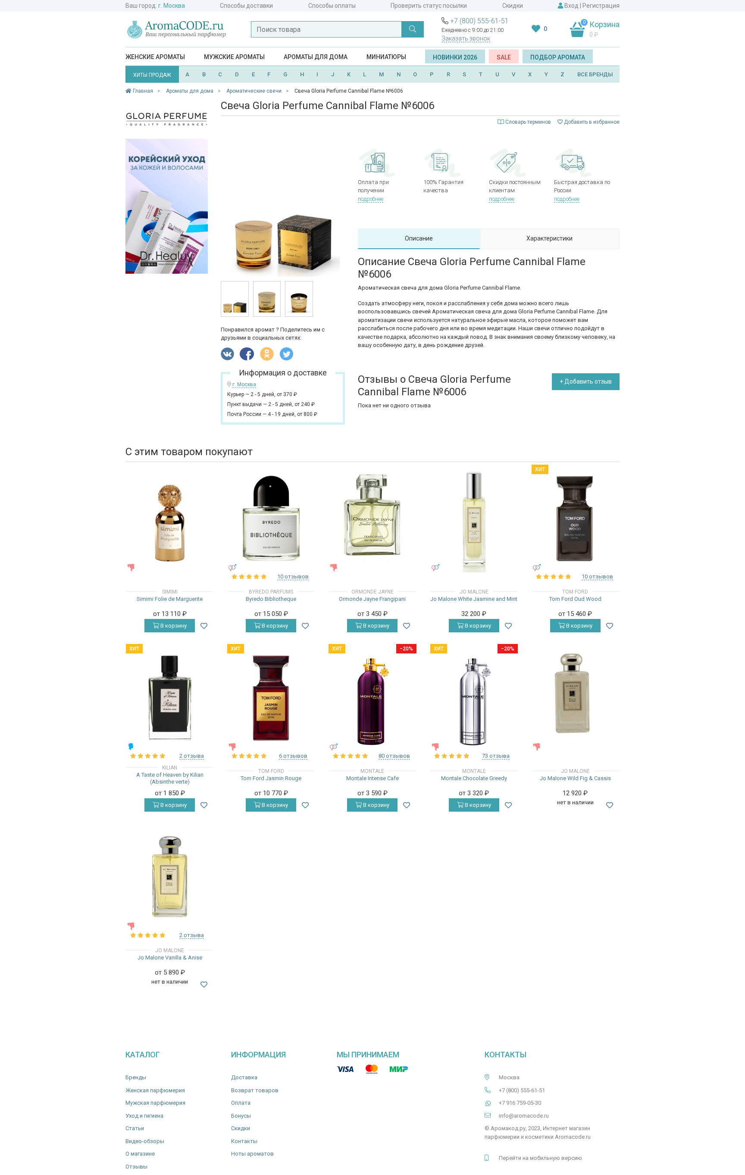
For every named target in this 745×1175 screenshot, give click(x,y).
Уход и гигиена (144, 1115)
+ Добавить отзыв (586, 381)
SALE (504, 57)
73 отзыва (496, 756)
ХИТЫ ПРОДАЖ (152, 75)
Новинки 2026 (455, 57)
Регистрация (601, 5)
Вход (571, 5)
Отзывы (136, 1166)
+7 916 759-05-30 (520, 1103)
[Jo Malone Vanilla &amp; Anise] (169, 877)
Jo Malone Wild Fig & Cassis (575, 778)
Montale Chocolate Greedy (474, 778)
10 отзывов (293, 576)
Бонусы (241, 1115)
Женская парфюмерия (155, 1090)
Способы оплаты (332, 5)
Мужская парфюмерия (155, 1103)
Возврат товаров (255, 1090)
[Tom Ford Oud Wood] (575, 518)
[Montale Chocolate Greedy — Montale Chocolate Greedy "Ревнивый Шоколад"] (473, 698)
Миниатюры (386, 56)
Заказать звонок (465, 38)
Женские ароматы (155, 56)
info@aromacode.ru (524, 1115)
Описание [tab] (419, 238)
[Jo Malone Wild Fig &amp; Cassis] (575, 698)
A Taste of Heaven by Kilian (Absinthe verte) (169, 778)
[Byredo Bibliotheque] (271, 518)
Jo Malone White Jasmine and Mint (473, 599)
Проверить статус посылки (429, 5)
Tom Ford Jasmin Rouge (271, 778)
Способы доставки (246, 5)
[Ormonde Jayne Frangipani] (372, 518)
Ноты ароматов (252, 1153)
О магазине (140, 1153)
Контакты (244, 1141)
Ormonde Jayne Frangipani (372, 599)
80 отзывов (394, 756)
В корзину (173, 625)
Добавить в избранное (591, 122)
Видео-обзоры (144, 1141)
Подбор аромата (557, 57)
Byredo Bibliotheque (271, 599)
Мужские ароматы (234, 56)
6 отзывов (293, 756)
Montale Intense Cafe (372, 778)
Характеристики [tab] (549, 238)
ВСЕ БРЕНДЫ (595, 74)
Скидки (512, 5)
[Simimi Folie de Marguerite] (169, 518)
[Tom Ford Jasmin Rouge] (271, 698)
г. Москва (171, 5)
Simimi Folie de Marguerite (170, 599)
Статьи (134, 1128)
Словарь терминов (528, 122)
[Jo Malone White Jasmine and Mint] (474, 518)
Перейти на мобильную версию (540, 1158)
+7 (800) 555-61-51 (479, 21)
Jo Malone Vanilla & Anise (170, 957)
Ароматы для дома (315, 56)
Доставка (244, 1077)
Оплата (240, 1103)
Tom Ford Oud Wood (575, 599)
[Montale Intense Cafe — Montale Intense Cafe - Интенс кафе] (372, 698)
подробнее (370, 199)
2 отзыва (191, 756)
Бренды (135, 1077)
